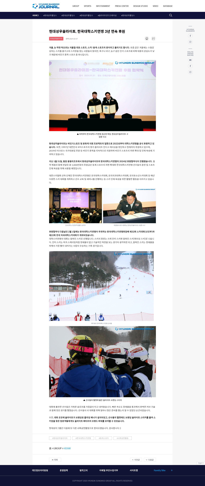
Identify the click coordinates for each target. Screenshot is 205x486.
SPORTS (87, 6)
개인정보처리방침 (40, 470)
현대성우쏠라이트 (60, 438)
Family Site (160, 470)
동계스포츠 (104, 438)
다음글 (151, 459)
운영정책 (64, 470)
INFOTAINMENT (103, 6)
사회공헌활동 (123, 438)
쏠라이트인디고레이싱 (108, 15)
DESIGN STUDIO (140, 6)
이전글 (137, 459)
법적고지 (84, 470)
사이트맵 (134, 470)
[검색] (170, 15)
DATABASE (167, 6)
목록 (56, 459)
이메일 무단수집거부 (108, 470)
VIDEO (155, 6)
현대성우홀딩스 (50, 15)
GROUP (75, 6)
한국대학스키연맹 (84, 438)
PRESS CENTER (121, 6)
